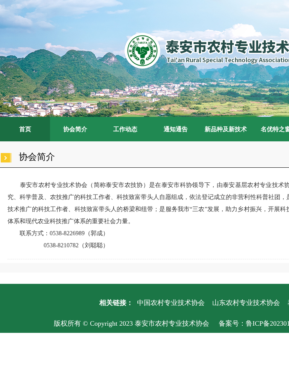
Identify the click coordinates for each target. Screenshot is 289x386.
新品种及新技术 (226, 129)
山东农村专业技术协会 (246, 302)
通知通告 (176, 129)
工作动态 (125, 129)
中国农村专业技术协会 (171, 302)
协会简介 (75, 129)
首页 (25, 129)
